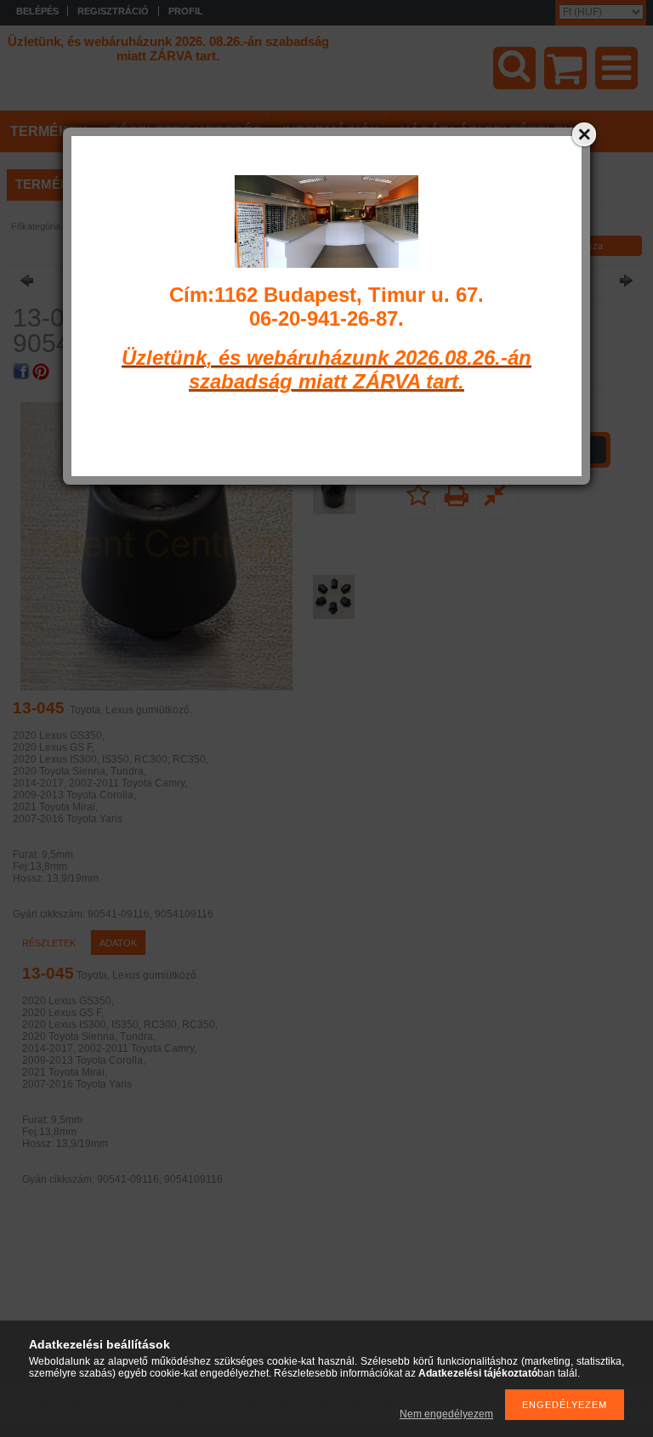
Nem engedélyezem (446, 1414)
